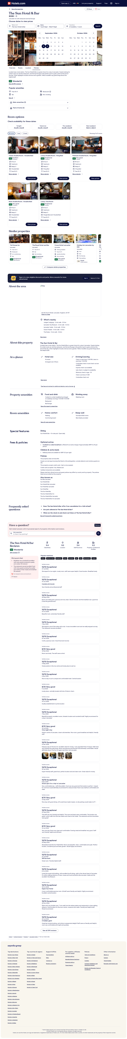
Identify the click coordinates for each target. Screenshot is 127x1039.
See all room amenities (48, 422)
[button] (43, 42)
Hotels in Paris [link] (11, 984)
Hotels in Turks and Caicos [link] (34, 957)
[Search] (98, 533)
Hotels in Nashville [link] (13, 972)
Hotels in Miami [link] (12, 981)
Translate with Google (48, 584)
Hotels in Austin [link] (12, 993)
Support (98, 3)
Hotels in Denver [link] (12, 987)
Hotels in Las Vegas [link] (13, 954)
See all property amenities (49, 406)
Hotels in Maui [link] (31, 975)
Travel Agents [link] (69, 965)
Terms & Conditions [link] (90, 954)
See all (11, 98)
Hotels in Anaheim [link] (13, 1020)
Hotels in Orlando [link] (12, 963)
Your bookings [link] (50, 954)
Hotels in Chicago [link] (12, 960)
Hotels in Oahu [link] (31, 984)
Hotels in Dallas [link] (12, 1023)
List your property (87, 3)
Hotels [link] (10, 937)
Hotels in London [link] (12, 1011)
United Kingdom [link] (18, 937)
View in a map (45, 314)
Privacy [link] (86, 957)
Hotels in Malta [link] (31, 969)
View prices (32, 178)
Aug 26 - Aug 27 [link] (43, 128)
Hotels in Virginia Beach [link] (14, 1014)
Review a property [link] (51, 963)
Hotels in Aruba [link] (31, 954)
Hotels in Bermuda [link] (32, 966)
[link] (97, 9)
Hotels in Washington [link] (13, 990)
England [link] (26, 937)
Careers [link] (106, 957)
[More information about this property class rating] (16, 16)
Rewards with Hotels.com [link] (111, 963)
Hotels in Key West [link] (13, 1008)
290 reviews (14, 552)
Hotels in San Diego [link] (13, 969)
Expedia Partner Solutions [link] (72, 959)
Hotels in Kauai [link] (31, 981)
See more (43, 337)
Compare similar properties (56, 267)
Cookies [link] (87, 960)
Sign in (117, 3)
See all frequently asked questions (51, 516)
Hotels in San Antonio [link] (13, 999)
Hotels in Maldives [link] (32, 963)
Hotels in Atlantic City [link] (14, 1005)
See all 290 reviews (15, 84)
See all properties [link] (17, 9)
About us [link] (106, 954)
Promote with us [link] (69, 962)
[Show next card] (101, 249)
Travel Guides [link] (107, 960)
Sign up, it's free (95, 278)
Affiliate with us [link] (69, 956)
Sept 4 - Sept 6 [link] (91, 128)
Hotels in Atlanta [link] (12, 996)
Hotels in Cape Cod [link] (32, 987)
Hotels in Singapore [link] (32, 960)
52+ (98, 63)
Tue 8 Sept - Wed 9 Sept (48, 27)
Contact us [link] (49, 960)
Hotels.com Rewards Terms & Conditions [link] (93, 968)
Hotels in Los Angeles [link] (13, 978)
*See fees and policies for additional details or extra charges (57, 386)
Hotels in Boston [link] (12, 1002)
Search (98, 26)
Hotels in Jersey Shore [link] (33, 972)
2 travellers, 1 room (75, 27)
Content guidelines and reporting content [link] (91, 964)
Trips (106, 3)
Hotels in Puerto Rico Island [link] (34, 978)
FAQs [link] (47, 957)
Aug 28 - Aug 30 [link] (67, 128)
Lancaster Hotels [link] (34, 937)
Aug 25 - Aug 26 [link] (19, 128)
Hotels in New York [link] (13, 957)
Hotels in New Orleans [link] (14, 966)
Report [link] (15, 576)
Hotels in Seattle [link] (12, 1017)
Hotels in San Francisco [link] (14, 975)
